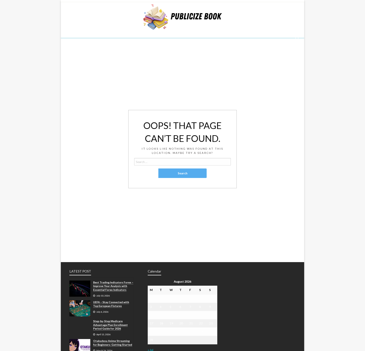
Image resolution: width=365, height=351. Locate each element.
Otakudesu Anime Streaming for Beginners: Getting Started (112, 342)
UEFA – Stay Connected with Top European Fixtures (111, 304)
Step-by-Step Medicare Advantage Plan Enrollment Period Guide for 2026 (110, 324)
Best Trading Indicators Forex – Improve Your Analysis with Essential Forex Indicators (113, 286)
